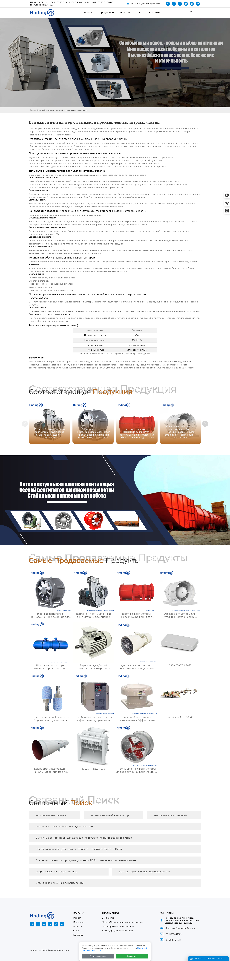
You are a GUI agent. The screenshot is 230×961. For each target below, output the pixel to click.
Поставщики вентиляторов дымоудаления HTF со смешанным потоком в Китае (86, 860)
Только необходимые (98, 956)
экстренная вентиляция (51, 815)
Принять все (132, 956)
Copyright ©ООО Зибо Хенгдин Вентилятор (49, 950)
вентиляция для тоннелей (170, 815)
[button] (205, 424)
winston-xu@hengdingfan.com (145, 4)
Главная (33, 110)
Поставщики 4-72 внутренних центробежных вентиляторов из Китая (79, 849)
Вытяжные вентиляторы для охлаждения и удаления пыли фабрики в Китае (84, 837)
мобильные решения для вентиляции (60, 882)
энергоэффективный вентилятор (56, 871)
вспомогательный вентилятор (110, 815)
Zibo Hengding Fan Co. (138, 184)
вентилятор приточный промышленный (144, 871)
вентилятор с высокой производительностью (64, 826)
